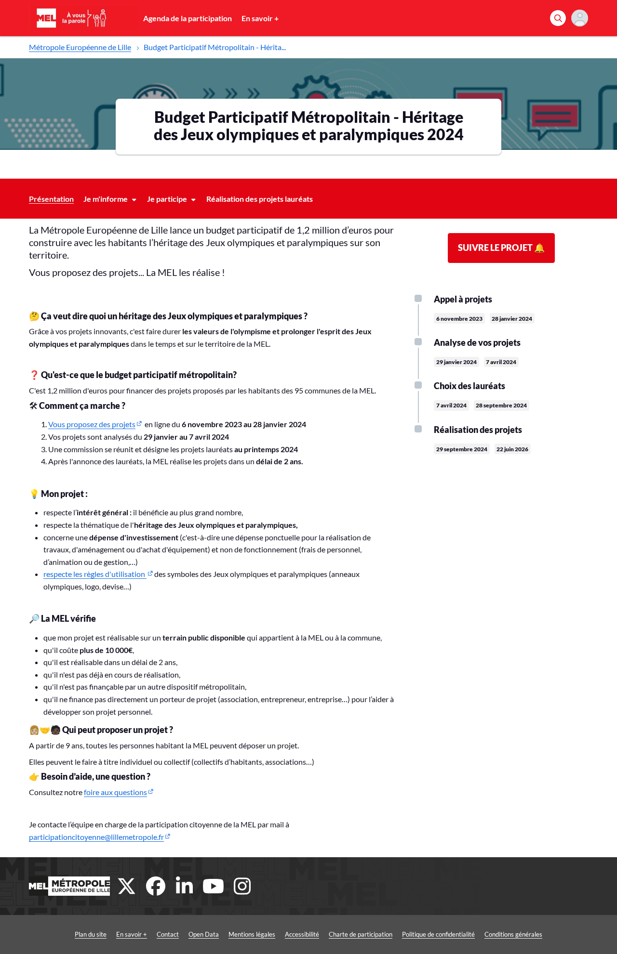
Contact (168, 934)
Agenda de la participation (187, 18)
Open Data (203, 934)
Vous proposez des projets (91, 424)
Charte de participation (360, 934)
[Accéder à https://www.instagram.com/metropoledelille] (242, 886)
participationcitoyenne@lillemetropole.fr (96, 836)
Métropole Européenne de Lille (80, 47)
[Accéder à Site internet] (69, 886)
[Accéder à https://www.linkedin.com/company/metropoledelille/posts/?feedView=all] (185, 886)
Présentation (51, 198)
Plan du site (91, 934)
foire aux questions (115, 792)
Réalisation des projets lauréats (259, 198)
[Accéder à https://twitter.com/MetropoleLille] (127, 886)
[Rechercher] (558, 18)
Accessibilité (302, 934)
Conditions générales (513, 934)
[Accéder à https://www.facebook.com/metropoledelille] (156, 886)
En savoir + (260, 18)
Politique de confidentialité (438, 934)
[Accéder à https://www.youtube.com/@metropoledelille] (213, 886)
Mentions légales (251, 934)
